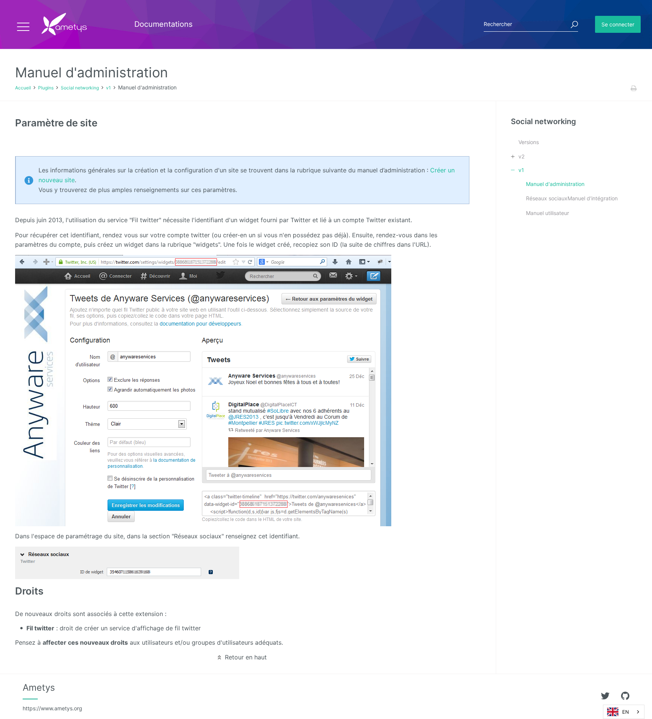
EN (625, 712)
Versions (528, 142)
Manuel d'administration (555, 184)
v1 (108, 88)
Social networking (80, 88)
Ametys (52, 696)
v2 (521, 156)
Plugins (46, 88)
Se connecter (617, 24)
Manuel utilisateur (547, 213)
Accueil (23, 88)
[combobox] (623, 712)
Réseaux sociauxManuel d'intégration (572, 198)
